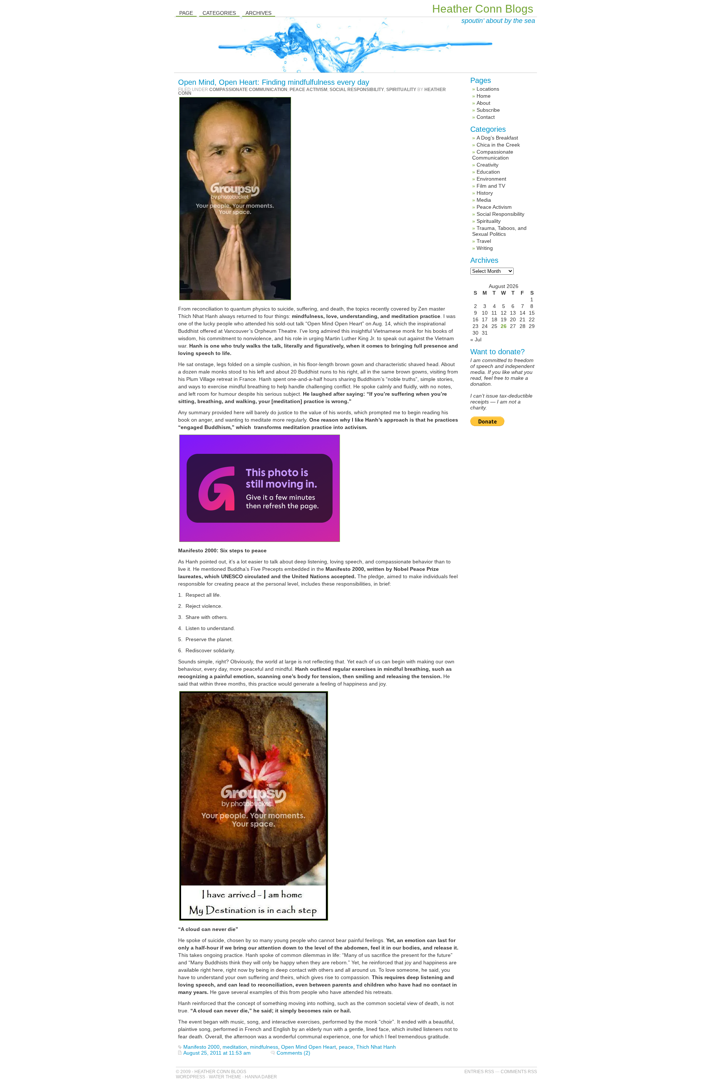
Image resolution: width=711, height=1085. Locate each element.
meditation (235, 1047)
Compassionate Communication (248, 89)
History (485, 193)
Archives (258, 13)
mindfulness (264, 1047)
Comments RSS (519, 1071)
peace (346, 1047)
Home (484, 96)
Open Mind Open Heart (308, 1047)
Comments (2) (293, 1053)
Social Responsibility (357, 89)
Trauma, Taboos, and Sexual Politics (499, 231)
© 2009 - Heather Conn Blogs (211, 1071)
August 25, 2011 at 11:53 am (217, 1053)
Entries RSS (479, 1071)
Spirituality (401, 89)
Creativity (487, 165)
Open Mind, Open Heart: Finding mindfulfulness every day (273, 82)
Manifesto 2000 (201, 1047)
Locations (488, 89)
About (483, 103)
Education (488, 172)
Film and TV (491, 186)
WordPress (190, 1076)
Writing (485, 248)
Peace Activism (308, 89)
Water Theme (225, 1076)
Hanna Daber (261, 1076)
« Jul (475, 339)
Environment (491, 179)
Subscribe (488, 110)
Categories (219, 13)
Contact (486, 117)
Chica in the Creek (498, 145)
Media (484, 200)
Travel (484, 241)
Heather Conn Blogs (482, 9)
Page (186, 13)
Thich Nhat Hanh (376, 1047)
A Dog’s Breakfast (497, 138)
